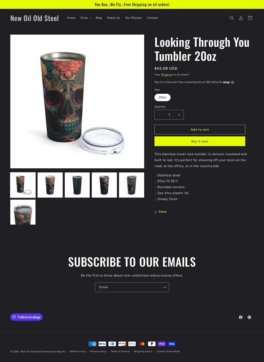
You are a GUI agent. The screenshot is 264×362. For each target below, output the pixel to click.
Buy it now (199, 141)
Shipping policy (143, 351)
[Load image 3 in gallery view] (77, 185)
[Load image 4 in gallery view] (104, 185)
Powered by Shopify (54, 351)
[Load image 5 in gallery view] (131, 185)
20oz (162, 97)
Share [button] (163, 211)
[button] (85, 18)
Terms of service (120, 351)
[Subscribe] (164, 287)
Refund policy (78, 351)
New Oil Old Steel (31, 351)
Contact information (168, 351)
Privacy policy (98, 351)
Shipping (166, 74)
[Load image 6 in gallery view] (22, 212)
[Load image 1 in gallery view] (22, 185)
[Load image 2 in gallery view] (50, 185)
